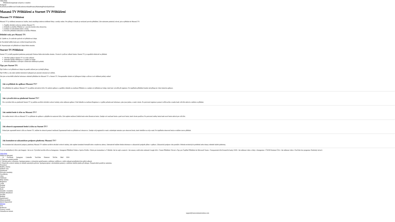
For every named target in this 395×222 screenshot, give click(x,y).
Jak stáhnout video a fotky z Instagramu (251, 150)
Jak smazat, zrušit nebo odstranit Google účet (143, 150)
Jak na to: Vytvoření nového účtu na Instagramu (42, 150)
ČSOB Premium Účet (273, 150)
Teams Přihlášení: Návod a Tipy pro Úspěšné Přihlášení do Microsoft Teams (184, 150)
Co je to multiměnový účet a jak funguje (13, 150)
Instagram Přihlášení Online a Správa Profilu (74, 150)
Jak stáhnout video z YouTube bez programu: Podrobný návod (301, 150)
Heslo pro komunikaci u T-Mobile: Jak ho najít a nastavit (108, 150)
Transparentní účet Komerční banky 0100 (223, 150)
